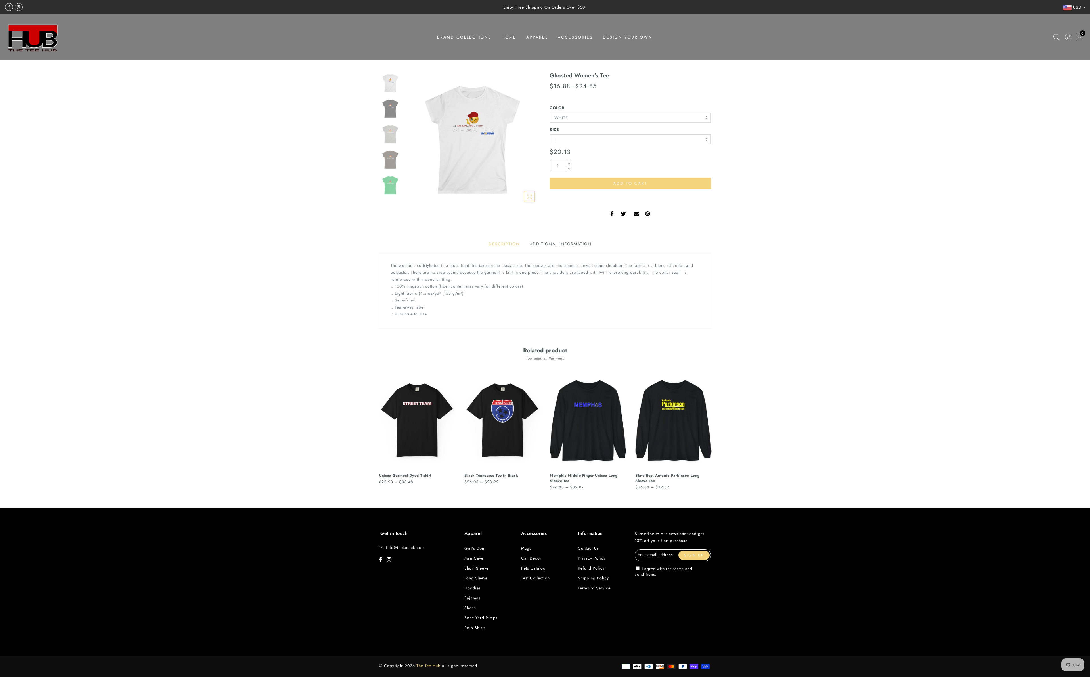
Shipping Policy (593, 578)
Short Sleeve (476, 568)
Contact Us (588, 548)
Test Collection (535, 578)
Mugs (526, 548)
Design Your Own (628, 37)
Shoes (470, 608)
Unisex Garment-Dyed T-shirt (405, 475)
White (561, 118)
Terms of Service (594, 588)
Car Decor (531, 558)
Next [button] (523, 143)
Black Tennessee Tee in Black (491, 475)
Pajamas (472, 598)
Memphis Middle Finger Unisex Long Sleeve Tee (584, 478)
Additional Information (561, 244)
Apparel (537, 37)
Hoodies (472, 588)
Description (504, 244)
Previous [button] (414, 143)
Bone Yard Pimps (481, 618)
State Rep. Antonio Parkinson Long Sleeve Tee (667, 478)
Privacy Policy (591, 558)
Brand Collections (464, 37)
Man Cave (473, 558)
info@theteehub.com (405, 547)
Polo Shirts (475, 627)
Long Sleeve (476, 578)
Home (509, 37)
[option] (472, 140)
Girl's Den (474, 548)
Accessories (575, 37)
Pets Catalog (533, 568)
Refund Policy (591, 568)
